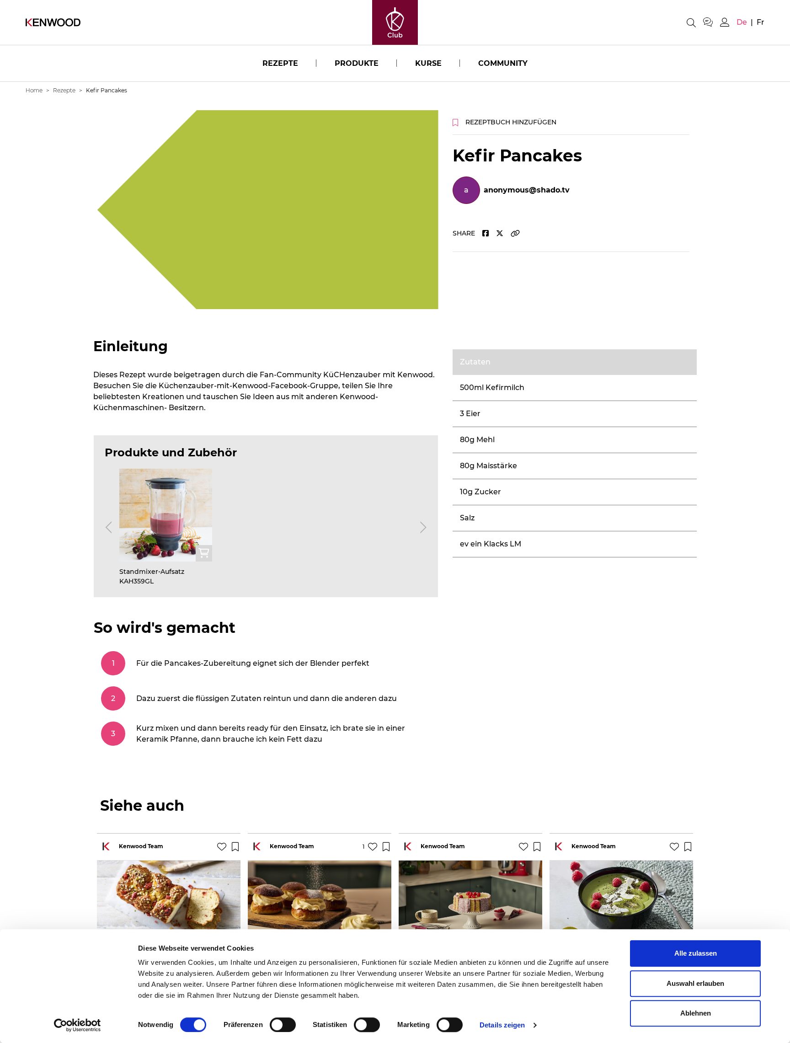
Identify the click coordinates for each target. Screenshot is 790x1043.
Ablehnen (695, 1013)
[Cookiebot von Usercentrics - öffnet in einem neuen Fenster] (77, 1025)
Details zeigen (502, 1025)
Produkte (357, 63)
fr (760, 22)
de (742, 22)
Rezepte (280, 63)
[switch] (283, 1024)
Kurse (428, 63)
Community (503, 63)
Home (34, 90)
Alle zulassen (695, 953)
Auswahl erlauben (695, 983)
